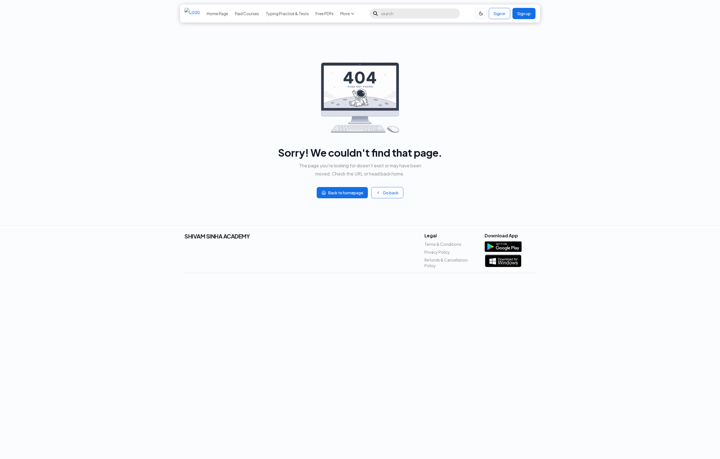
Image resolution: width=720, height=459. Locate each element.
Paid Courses (247, 13)
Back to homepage (345, 192)
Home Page (217, 13)
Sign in (499, 13)
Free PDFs (325, 13)
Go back (391, 192)
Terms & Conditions (442, 244)
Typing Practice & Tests (287, 13)
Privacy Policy (437, 252)
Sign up (524, 13)
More (345, 13)
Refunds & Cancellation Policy (446, 262)
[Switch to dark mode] (481, 13)
